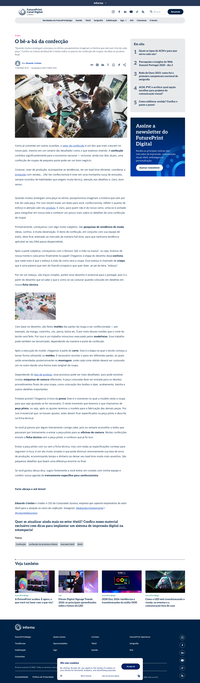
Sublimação (111, 20)
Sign (122, 20)
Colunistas (142, 20)
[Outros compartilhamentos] (124, 65)
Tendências (20, 643)
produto (50, 207)
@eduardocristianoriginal (89, 508)
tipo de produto (43, 374)
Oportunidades (60, 643)
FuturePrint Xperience (140, 637)
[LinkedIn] (125, 11)
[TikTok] (137, 11)
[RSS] (143, 11)
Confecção (21, 544)
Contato (95, 637)
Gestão (79, 20)
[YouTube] (131, 11)
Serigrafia (98, 20)
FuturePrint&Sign (23, 637)
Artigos (18, 35)
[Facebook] (119, 11)
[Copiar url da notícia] (92, 65)
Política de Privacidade (43, 677)
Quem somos (59, 637)
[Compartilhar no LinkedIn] (102, 65)
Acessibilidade (21, 677)
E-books (153, 20)
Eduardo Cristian (33, 63)
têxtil (80, 544)
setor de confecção (73, 145)
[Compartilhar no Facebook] (119, 65)
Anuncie (175, 11)
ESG (131, 20)
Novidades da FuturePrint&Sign (57, 20)
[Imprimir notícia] (97, 65)
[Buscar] (151, 11)
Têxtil (88, 20)
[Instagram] (113, 11)
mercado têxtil (67, 544)
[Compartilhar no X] (108, 65)
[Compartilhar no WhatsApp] (113, 65)
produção (20, 174)
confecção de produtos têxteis (43, 544)
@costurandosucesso (26, 513)
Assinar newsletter (149, 167)
